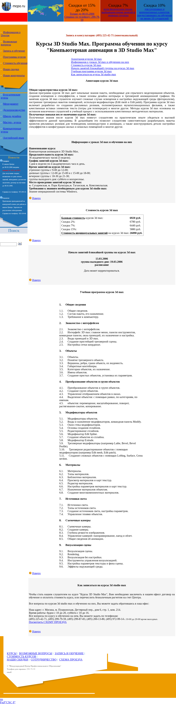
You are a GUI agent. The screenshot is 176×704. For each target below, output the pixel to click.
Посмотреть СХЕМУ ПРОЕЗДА (48, 622)
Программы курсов (14, 56)
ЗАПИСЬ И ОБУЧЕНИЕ (69, 653)
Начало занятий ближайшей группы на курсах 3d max (102, 68)
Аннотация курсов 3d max (86, 59)
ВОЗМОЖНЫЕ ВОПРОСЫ (35, 653)
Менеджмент (10, 103)
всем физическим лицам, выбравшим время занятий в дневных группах (118, 12)
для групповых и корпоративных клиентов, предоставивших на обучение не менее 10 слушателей (154, 14)
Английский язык (13, 137)
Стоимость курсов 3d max (86, 65)
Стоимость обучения (15, 63)
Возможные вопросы (9, 43)
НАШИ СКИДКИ (17, 659)
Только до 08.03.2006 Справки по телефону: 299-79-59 (82, 16)
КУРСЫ (11, 653)
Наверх (36, 198)
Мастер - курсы (12, 122)
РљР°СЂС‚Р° (7, 702)
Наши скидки (11, 69)
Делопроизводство (14, 110)
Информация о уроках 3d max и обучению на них (100, 62)
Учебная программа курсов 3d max (91, 71)
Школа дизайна (12, 116)
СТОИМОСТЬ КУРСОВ (21, 656)
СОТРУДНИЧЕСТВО (44, 659)
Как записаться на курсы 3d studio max (93, 74)
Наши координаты (14, 75)
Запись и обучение (14, 50)
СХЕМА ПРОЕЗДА (70, 659)
